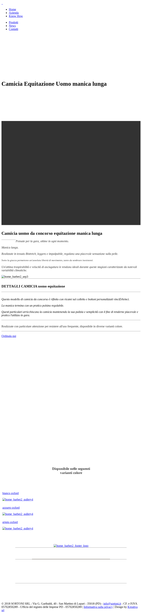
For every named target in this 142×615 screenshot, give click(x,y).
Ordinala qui (8, 336)
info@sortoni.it (112, 603)
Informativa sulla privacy (98, 607)
